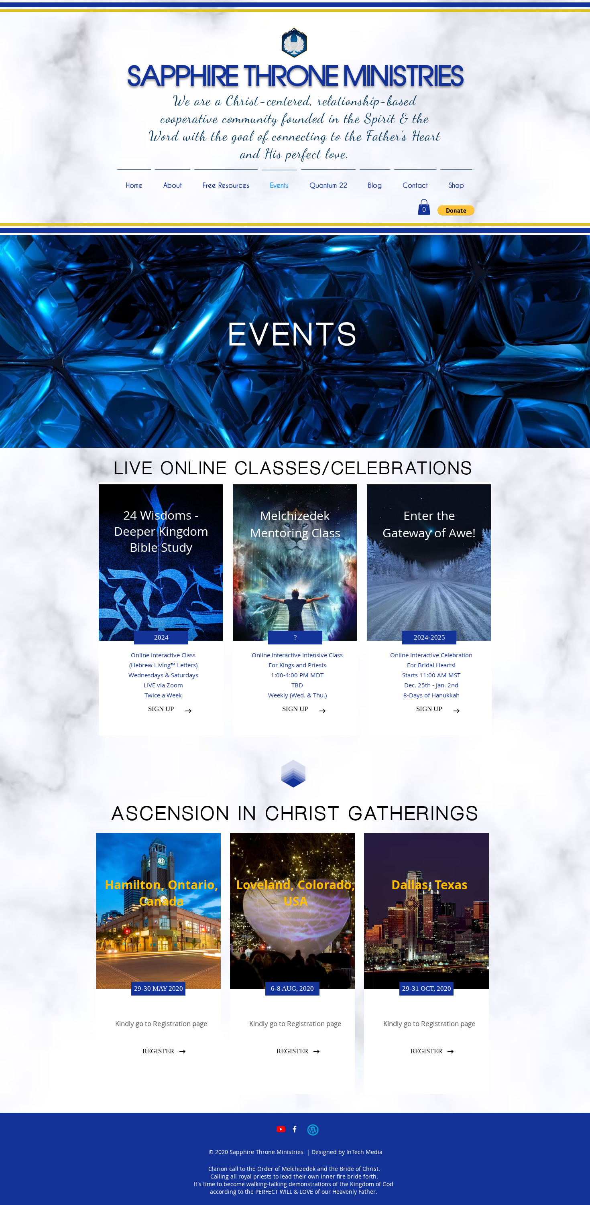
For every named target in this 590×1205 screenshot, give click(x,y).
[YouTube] (281, 1129)
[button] (424, 207)
